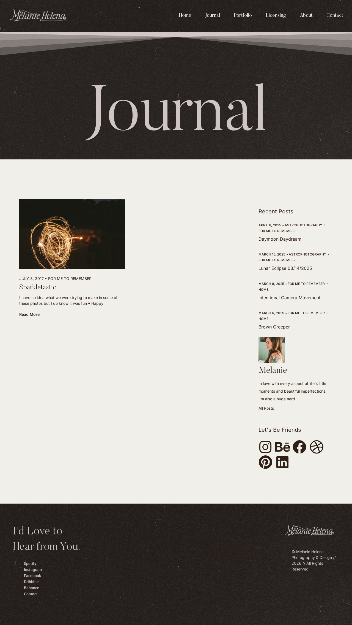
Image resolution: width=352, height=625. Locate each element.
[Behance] (282, 447)
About (306, 15)
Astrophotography (303, 225)
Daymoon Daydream (279, 239)
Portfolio (243, 15)
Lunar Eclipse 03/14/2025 (285, 268)
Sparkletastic (37, 287)
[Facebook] (299, 447)
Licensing (276, 15)
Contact (334, 15)
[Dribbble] (316, 447)
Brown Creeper (274, 327)
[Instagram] (265, 447)
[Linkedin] (282, 462)
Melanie (272, 370)
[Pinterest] (265, 462)
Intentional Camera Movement (289, 297)
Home (185, 15)
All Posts (266, 408)
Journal (212, 15)
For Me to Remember (70, 278)
